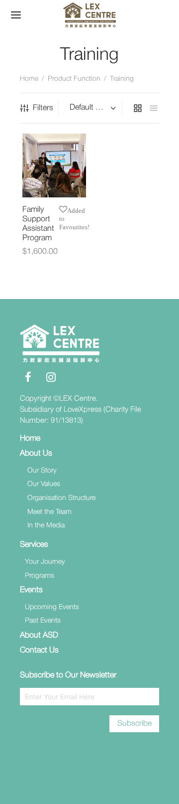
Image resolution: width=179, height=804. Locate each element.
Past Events (43, 621)
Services (34, 544)
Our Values (43, 484)
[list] (153, 108)
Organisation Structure (61, 498)
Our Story (42, 471)
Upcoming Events (52, 607)
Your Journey (45, 562)
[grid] (137, 108)
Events (31, 590)
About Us (36, 453)
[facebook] (28, 379)
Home (29, 79)
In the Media (46, 525)
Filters (43, 108)
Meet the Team (49, 512)
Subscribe (134, 723)
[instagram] (51, 379)
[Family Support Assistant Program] (54, 165)
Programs (39, 576)
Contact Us (39, 650)
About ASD (39, 635)
